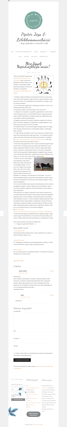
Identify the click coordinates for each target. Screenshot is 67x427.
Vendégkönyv (44, 56)
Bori (38, 72)
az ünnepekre (65, 213)
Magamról (53, 51)
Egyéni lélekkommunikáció (24, 51)
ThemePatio (36, 424)
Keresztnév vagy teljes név (16, 384)
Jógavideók (31, 404)
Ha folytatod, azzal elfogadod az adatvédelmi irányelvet (16, 395)
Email (12, 389)
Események (43, 51)
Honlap (15, 346)
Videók (36, 51)
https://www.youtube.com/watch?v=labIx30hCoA (29, 139)
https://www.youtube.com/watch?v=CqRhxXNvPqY (38, 211)
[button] (9, 1)
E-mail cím (16, 338)
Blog (20, 56)
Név (15, 331)
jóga (22, 261)
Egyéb (28, 72)
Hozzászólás (17, 311)
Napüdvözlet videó (18, 240)
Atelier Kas (45, 388)
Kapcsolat (34, 56)
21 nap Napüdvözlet (19, 230)
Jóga (12, 51)
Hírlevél (26, 56)
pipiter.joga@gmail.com (32, 388)
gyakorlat (17, 261)
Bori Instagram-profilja (34, 402)
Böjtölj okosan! (17, 249)
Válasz (52, 271)
